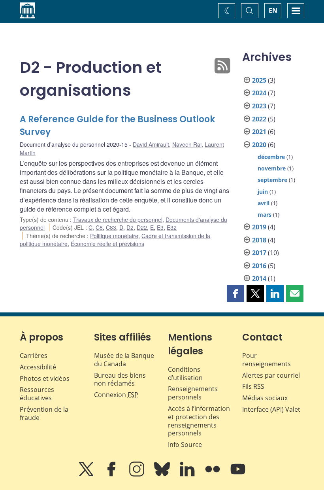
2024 (259, 93)
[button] (235, 293)
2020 (259, 144)
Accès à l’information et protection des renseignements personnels (199, 420)
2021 (259, 131)
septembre (272, 180)
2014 (259, 278)
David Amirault (151, 144)
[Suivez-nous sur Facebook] (112, 474)
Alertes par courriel (271, 375)
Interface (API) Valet (271, 409)
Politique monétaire (114, 236)
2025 (259, 80)
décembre (271, 157)
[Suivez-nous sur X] (87, 474)
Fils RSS (253, 386)
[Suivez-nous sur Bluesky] (162, 474)
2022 (259, 119)
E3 (160, 227)
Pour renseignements (266, 359)
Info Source (185, 444)
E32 (172, 227)
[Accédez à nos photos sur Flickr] (213, 474)
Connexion (116, 394)
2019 (259, 227)
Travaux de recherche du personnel (117, 219)
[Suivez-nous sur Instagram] (137, 474)
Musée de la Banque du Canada (124, 359)
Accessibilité (38, 367)
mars (264, 214)
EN (273, 10)
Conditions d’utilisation (185, 373)
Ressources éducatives (37, 393)
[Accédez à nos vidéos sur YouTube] (238, 474)
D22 (142, 227)
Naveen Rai (187, 144)
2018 (259, 240)
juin (263, 191)
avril (263, 203)
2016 (259, 265)
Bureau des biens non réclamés (120, 379)
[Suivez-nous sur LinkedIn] (188, 474)
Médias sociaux (265, 398)
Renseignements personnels (193, 392)
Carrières (33, 355)
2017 (259, 252)
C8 (99, 227)
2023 (259, 106)
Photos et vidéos (45, 378)
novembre (272, 168)
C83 (111, 227)
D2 (130, 227)
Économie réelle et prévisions (107, 244)
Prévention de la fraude (44, 413)
